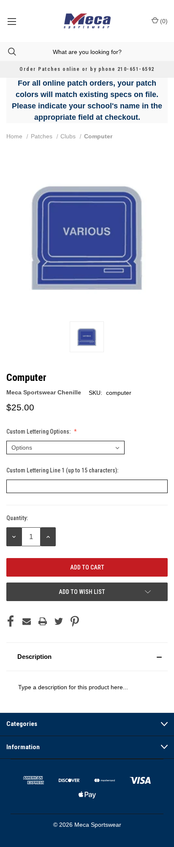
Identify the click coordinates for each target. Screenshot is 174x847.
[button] (87, 656)
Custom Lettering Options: (39, 431)
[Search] (8, 51)
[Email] (26, 621)
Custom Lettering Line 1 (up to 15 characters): (63, 470)
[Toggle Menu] (11, 21)
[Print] (42, 621)
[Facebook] (10, 621)
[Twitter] (58, 621)
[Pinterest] (75, 621)
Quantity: (17, 518)
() (163, 21)
